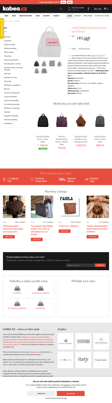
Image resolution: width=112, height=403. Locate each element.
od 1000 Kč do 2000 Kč (17, 308)
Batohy (17, 21)
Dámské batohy (84, 49)
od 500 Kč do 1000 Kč (40, 293)
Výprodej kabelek (11, 60)
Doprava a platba (102, 16)
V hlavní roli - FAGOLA (68, 226)
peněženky (48, 339)
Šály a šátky (9, 52)
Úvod (4, 21)
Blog (70, 16)
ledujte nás (35, 352)
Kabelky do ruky (10, 77)
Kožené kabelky (10, 48)
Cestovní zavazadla (11, 93)
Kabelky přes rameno (12, 64)
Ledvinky (7, 41)
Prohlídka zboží (94, 179)
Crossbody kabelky (11, 104)
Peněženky (8, 123)
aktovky (16, 344)
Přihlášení (88, 16)
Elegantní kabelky (11, 116)
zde (65, 398)
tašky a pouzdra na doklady (33, 342)
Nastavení (41, 393)
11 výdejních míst (13, 179)
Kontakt (77, 16)
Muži (70, 2)
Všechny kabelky (10, 120)
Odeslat (100, 265)
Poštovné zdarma (71, 179)
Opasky (7, 112)
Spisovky (7, 81)
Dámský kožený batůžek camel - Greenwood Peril (81, 139)
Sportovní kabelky (11, 100)
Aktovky (7, 74)
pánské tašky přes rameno (13, 342)
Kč (105, 9)
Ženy (63, 2)
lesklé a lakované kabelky (27, 339)
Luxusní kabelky (10, 97)
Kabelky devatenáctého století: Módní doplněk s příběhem (97, 229)
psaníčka (40, 339)
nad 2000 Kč (40, 308)
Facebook (88, 8)
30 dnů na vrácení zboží (41, 179)
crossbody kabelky (10, 339)
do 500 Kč (17, 293)
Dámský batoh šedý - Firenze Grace (100, 139)
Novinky (7, 37)
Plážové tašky (9, 44)
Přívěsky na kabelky (12, 108)
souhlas (66, 385)
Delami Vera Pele (97, 55)
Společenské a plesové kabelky (13, 69)
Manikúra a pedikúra (12, 85)
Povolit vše (71, 393)
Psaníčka (7, 56)
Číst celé (9, 237)
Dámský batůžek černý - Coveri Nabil (42, 139)
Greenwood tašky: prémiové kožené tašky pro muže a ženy (13, 229)
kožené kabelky (44, 337)
